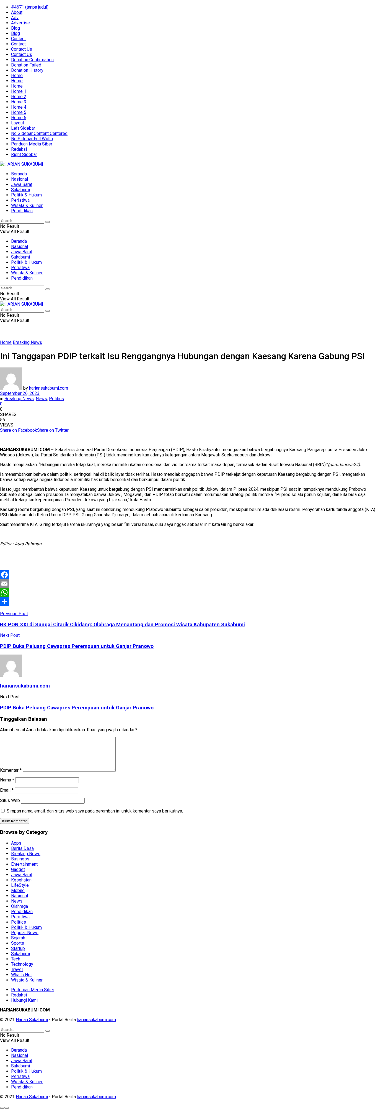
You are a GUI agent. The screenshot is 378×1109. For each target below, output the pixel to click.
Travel (17, 969)
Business (20, 859)
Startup (18, 948)
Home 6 (18, 117)
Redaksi (19, 149)
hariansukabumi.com (48, 388)
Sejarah (18, 938)
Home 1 (18, 91)
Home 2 (18, 96)
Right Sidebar (24, 154)
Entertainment (24, 864)
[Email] (189, 583)
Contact (18, 38)
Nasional (19, 179)
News (41, 398)
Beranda (19, 174)
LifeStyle (20, 885)
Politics (56, 398)
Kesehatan (21, 880)
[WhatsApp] (189, 592)
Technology (22, 964)
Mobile (18, 890)
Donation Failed (26, 65)
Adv (15, 17)
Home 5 (18, 112)
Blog (15, 28)
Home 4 (18, 107)
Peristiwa (20, 200)
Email (7, 790)
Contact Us (21, 49)
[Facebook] (189, 574)
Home (17, 75)
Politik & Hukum (26, 195)
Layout (17, 123)
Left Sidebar (23, 128)
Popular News (24, 932)
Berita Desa (22, 848)
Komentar (11, 770)
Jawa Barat (21, 184)
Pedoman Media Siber (32, 989)
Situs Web (10, 800)
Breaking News (27, 342)
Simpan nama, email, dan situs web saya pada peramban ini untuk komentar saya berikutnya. (95, 811)
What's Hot (21, 974)
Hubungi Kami (24, 1000)
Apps (16, 843)
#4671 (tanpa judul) (29, 7)
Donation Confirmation (32, 59)
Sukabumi (20, 189)
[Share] (189, 601)
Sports (17, 943)
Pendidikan (22, 210)
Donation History (27, 70)
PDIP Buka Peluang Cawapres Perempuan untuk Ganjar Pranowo (77, 708)
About (16, 12)
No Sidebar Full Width (32, 138)
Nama (7, 780)
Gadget (18, 869)
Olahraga (19, 906)
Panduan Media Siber (31, 144)
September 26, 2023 (20, 393)
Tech (15, 959)
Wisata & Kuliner (27, 205)
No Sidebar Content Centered (39, 133)
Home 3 (18, 101)
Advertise (20, 22)
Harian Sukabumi (32, 1019)
